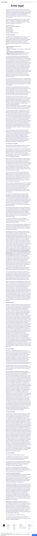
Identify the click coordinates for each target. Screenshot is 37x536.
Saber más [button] (4, 535)
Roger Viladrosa (4, 2)
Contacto (16, 533)
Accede (18, 533)
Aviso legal (13, 533)
